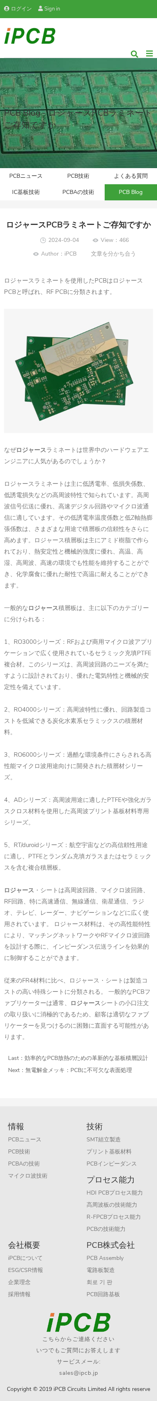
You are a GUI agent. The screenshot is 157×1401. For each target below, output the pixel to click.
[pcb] (30, 35)
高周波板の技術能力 (112, 1205)
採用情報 (19, 1294)
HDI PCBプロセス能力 (115, 1193)
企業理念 (19, 1282)
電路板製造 (101, 1270)
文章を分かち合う (113, 254)
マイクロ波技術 (28, 1176)
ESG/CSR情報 (25, 1270)
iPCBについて (25, 1258)
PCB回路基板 (103, 1294)
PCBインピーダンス (112, 1164)
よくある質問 (131, 176)
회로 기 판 (99, 1282)
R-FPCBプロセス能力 (114, 1217)
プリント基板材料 (109, 1151)
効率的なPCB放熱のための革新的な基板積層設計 (86, 1058)
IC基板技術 (26, 192)
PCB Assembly (105, 1258)
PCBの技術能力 (106, 1229)
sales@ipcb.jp (78, 1373)
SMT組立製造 (104, 1139)
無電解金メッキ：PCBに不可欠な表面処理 (78, 1070)
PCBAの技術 (78, 192)
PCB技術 (78, 176)
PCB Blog (131, 192)
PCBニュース (26, 176)
